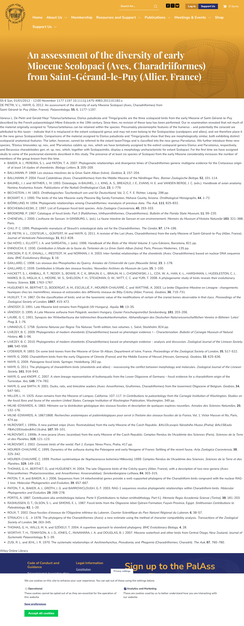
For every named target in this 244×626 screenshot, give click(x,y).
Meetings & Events (190, 17)
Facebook (168, 6)
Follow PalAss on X (173, 6)
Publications (155, 17)
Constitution (83, 569)
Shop (219, 17)
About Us (54, 17)
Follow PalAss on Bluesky (177, 6)
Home (37, 17)
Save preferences (35, 604)
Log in (192, 6)
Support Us (208, 6)
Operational (35, 588)
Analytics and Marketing (142, 588)
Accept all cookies (41, 613)
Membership (81, 17)
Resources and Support (116, 17)
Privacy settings (122, 571)
